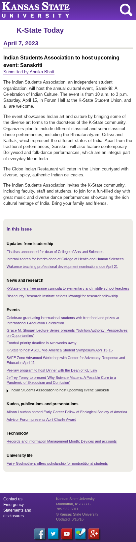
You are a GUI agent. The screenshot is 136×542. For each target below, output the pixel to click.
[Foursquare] (80, 533)
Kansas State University (60, 10)
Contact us (12, 499)
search (126, 10)
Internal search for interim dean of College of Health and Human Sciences (65, 259)
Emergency (13, 504)
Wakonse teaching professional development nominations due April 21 (62, 267)
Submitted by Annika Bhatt (28, 71)
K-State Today (40, 30)
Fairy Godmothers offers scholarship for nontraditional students (57, 463)
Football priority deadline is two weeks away (42, 343)
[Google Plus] (93, 533)
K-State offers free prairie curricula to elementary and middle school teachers (68, 288)
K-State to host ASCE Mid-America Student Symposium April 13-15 (60, 350)
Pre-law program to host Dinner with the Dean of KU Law (52, 370)
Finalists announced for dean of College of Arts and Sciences (55, 252)
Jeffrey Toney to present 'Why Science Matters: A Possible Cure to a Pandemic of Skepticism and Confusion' (61, 380)
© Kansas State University (77, 514)
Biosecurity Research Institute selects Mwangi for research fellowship (62, 296)
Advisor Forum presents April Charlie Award (41, 419)
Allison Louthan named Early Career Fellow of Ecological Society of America (67, 412)
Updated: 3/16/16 (70, 519)
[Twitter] (53, 533)
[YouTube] (66, 533)
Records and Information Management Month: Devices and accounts (62, 441)
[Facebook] (39, 533)
